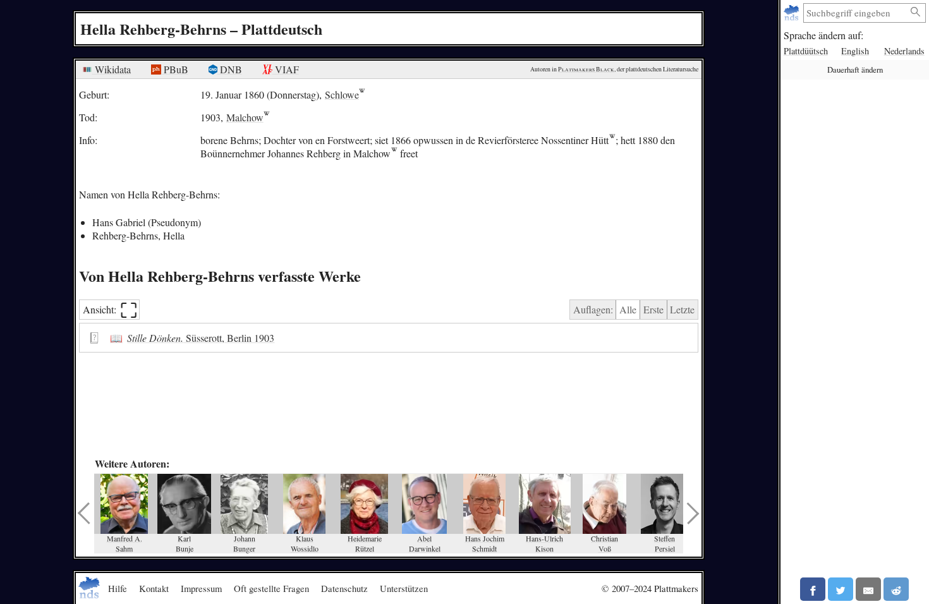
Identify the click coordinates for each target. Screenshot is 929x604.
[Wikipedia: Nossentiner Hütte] (612, 140)
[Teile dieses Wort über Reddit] (896, 589)
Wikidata (111, 69)
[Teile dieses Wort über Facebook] (812, 589)
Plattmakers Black (586, 69)
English (855, 51)
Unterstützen (404, 588)
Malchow (245, 117)
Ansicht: (110, 309)
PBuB (174, 69)
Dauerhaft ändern (855, 69)
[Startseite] (793, 13)
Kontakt (154, 588)
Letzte (682, 309)
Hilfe (117, 588)
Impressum (201, 588)
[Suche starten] (916, 12)
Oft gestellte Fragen (271, 588)
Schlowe (342, 94)
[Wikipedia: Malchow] (394, 153)
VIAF (285, 69)
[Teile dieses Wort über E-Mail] (868, 589)
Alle (627, 309)
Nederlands (904, 51)
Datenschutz (344, 588)
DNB (229, 69)
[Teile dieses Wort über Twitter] (840, 589)
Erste (653, 309)
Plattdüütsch (806, 51)
